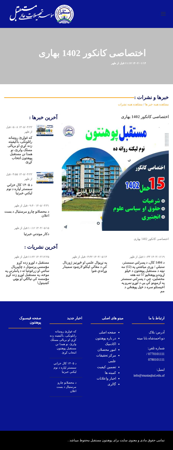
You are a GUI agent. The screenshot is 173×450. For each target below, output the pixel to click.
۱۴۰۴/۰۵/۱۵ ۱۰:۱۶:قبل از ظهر (31, 228)
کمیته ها (110, 372)
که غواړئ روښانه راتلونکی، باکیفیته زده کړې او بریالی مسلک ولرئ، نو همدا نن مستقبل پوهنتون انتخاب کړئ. (20, 150)
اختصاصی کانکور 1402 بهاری (145, 116)
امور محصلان (106, 349)
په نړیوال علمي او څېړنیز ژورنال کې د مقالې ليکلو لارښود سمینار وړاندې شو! (85, 266)
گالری (112, 384)
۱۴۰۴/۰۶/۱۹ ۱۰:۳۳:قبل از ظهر (147, 256)
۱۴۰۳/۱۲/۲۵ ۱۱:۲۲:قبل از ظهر (31, 256)
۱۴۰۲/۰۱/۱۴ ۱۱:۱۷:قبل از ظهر (128, 63)
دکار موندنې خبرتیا (36, 234)
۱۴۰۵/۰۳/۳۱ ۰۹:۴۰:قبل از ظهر (31, 205)
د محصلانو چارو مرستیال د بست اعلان (66, 387)
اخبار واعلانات (106, 378)
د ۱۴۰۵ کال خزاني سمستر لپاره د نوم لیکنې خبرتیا (19, 189)
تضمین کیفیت (106, 367)
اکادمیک (110, 344)
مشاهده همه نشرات (130, 104)
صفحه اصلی (107, 332)
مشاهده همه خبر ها (157, 104)
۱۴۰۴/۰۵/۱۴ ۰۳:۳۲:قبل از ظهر (89, 256)
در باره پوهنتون (105, 338)
